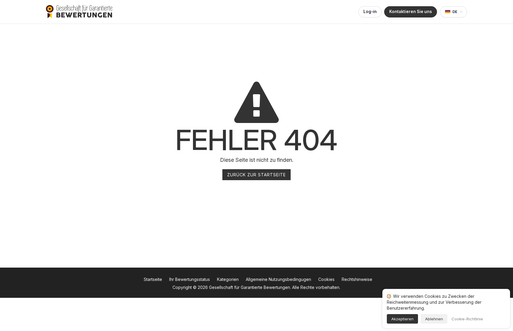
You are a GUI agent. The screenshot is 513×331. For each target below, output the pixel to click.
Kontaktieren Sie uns (410, 11)
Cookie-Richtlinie (467, 318)
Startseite (153, 279)
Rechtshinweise (357, 279)
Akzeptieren (402, 318)
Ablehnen (434, 318)
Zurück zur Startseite (256, 174)
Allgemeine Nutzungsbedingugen (278, 279)
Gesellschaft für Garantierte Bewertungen (249, 287)
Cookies (326, 279)
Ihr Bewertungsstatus (189, 279)
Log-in (370, 11)
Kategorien (228, 279)
